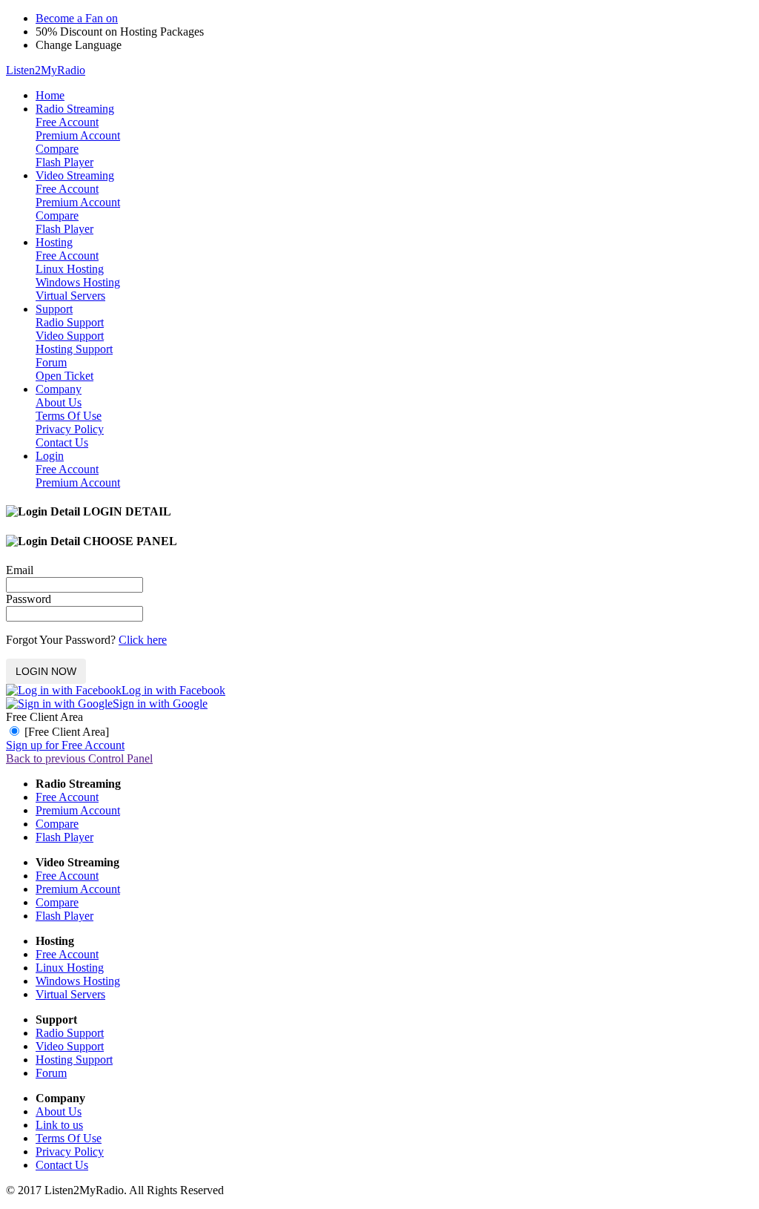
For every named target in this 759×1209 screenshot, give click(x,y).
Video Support (70, 335)
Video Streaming (75, 175)
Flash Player (64, 162)
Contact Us (62, 442)
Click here (143, 639)
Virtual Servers (70, 295)
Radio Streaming (75, 108)
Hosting (54, 242)
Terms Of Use (69, 415)
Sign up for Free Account (65, 745)
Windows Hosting (78, 282)
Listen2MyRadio (45, 70)
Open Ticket (64, 375)
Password (28, 599)
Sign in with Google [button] (160, 703)
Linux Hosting (70, 269)
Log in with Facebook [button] (173, 690)
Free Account (67, 122)
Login (50, 455)
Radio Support (70, 322)
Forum (51, 362)
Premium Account (78, 135)
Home (50, 95)
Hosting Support (74, 349)
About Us (59, 402)
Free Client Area (44, 717)
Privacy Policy (70, 429)
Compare (57, 148)
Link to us (59, 1125)
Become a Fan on (77, 18)
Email (19, 570)
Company (59, 389)
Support (54, 309)
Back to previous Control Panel (79, 758)
